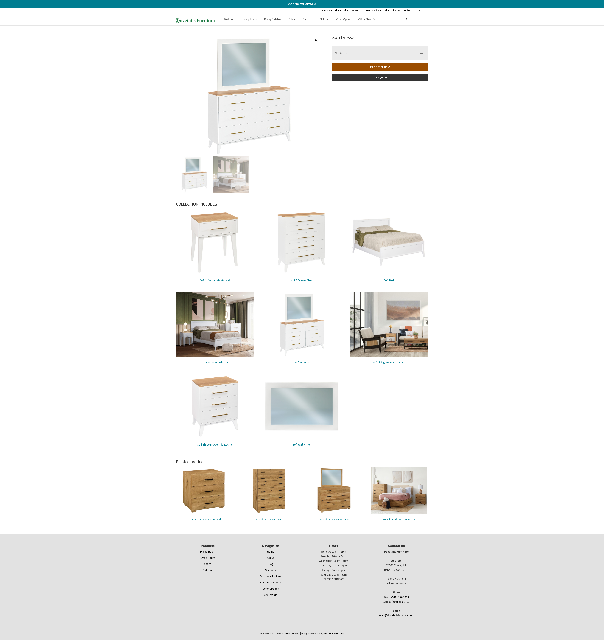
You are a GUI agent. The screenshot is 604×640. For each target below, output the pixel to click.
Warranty (356, 10)
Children (324, 19)
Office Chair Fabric (368, 19)
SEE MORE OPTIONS (380, 67)
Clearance (327, 10)
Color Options (390, 10)
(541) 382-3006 (400, 597)
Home (270, 551)
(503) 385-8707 (400, 601)
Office (292, 19)
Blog (346, 10)
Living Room (249, 19)
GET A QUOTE (380, 77)
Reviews (407, 10)
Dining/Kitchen (273, 19)
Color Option (343, 19)
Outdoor (307, 19)
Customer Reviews (271, 576)
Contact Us (419, 10)
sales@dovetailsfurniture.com (396, 615)
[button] (316, 40)
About (338, 10)
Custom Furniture (372, 10)
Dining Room (207, 551)
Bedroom (229, 19)
